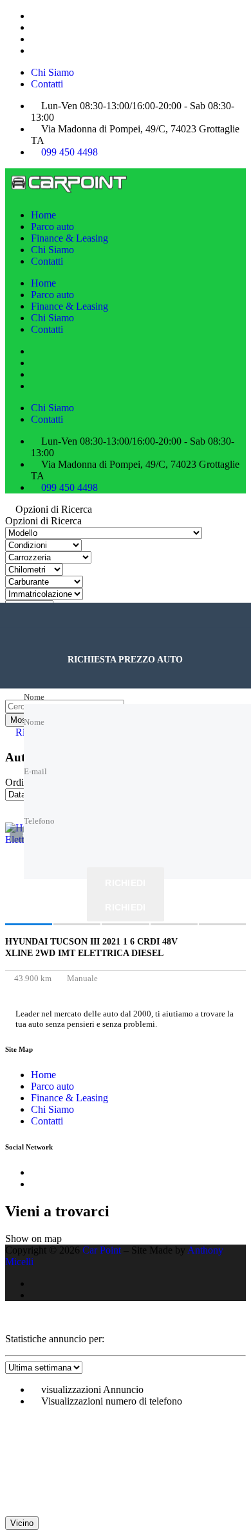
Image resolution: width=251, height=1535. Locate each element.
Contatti (47, 83)
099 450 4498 (69, 151)
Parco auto (52, 226)
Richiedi (125, 882)
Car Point (101, 1250)
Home (43, 214)
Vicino (21, 1523)
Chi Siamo (52, 72)
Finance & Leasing (69, 238)
